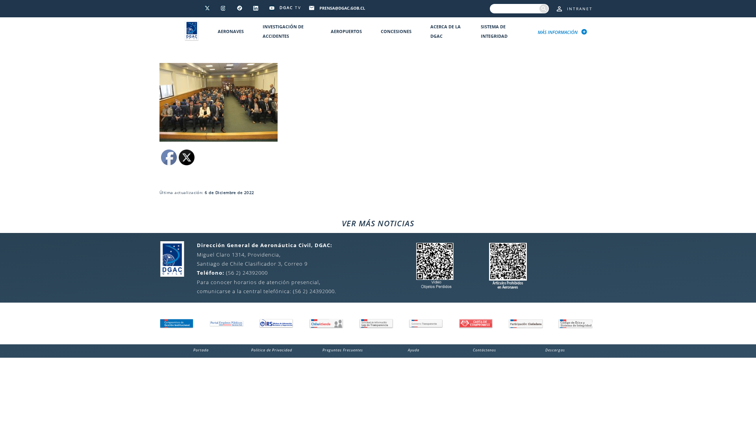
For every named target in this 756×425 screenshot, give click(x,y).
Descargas (555, 350)
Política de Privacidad (271, 350)
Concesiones (396, 31)
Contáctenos (484, 350)
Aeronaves (231, 31)
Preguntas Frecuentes (342, 350)
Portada (201, 350)
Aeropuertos (346, 31)
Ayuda (413, 350)
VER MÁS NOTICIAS (378, 223)
